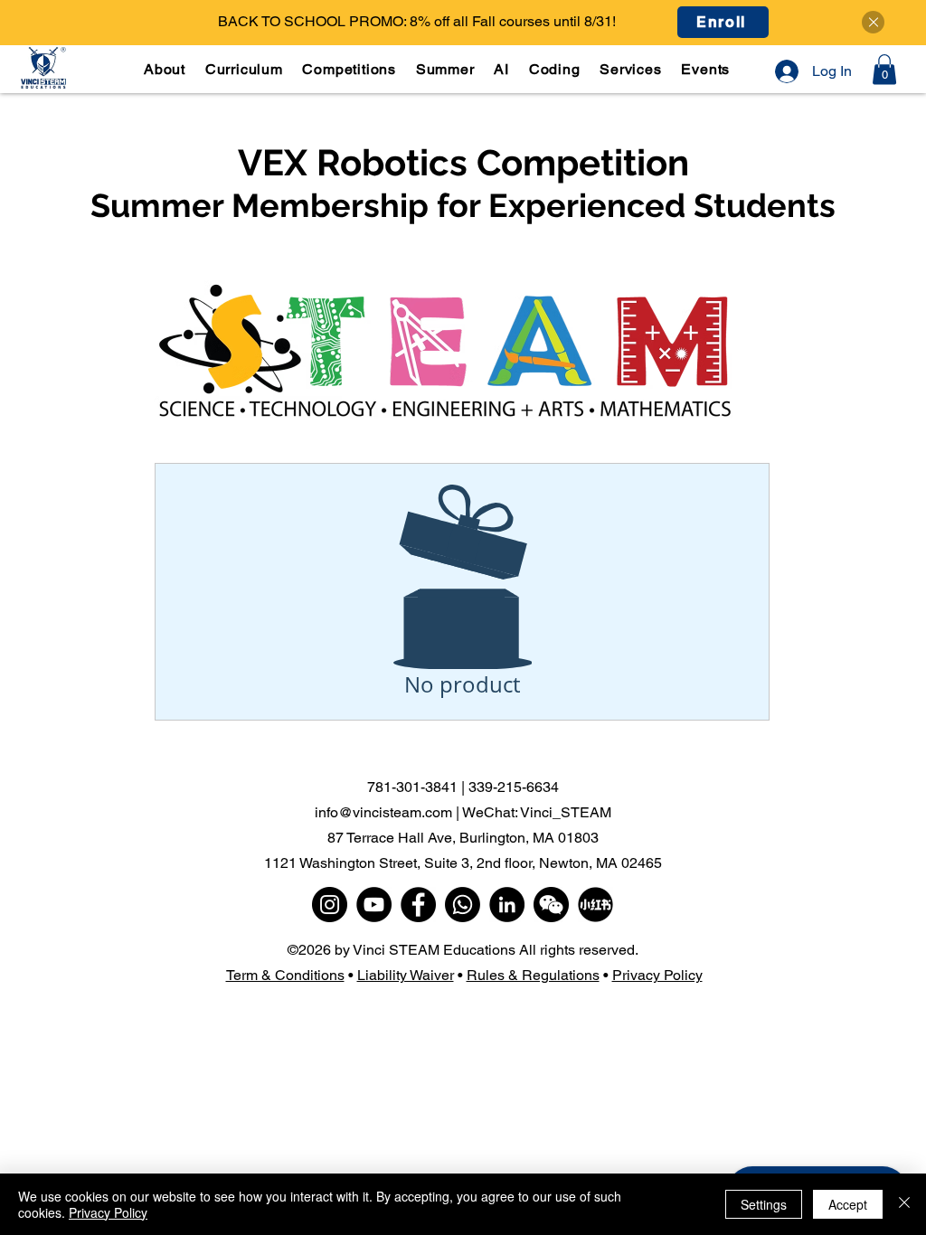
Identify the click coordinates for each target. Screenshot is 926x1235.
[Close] (873, 22)
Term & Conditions (285, 975)
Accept (847, 1204)
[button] (246, 69)
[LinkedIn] (506, 904)
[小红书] (595, 904)
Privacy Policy (657, 975)
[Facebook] (418, 904)
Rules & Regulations (533, 975)
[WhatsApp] (462, 904)
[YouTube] (374, 904)
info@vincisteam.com (383, 812)
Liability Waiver (405, 975)
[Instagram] (329, 904)
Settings (764, 1204)
